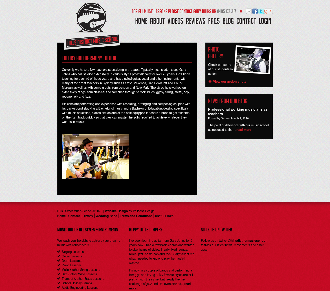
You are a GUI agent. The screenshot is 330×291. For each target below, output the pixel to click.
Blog (228, 22)
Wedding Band (106, 215)
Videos (175, 22)
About (157, 22)
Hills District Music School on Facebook (255, 11)
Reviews (195, 22)
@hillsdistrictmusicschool (247, 240)
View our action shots (229, 81)
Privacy (87, 215)
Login (265, 22)
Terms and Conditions (136, 215)
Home (141, 22)
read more (243, 129)
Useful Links (164, 215)
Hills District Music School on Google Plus (267, 11)
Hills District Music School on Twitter (261, 11)
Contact (246, 22)
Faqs (214, 22)
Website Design (116, 211)
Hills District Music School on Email (249, 11)
